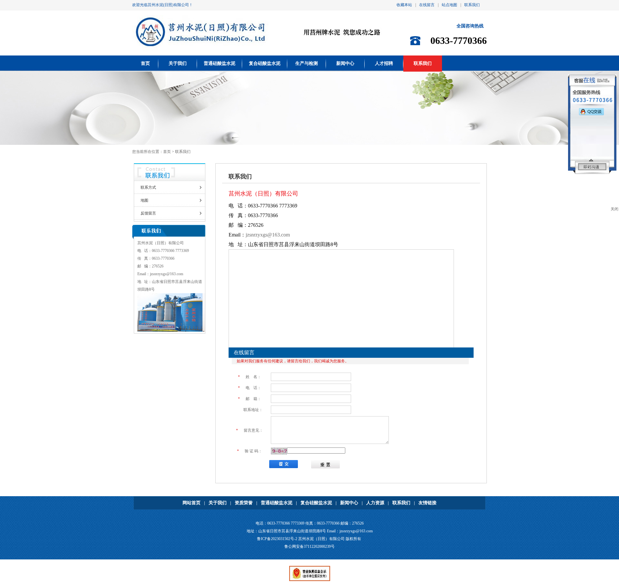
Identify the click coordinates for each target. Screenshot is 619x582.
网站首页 (191, 502)
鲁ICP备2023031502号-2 (277, 539)
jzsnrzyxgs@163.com (166, 274)
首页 (145, 63)
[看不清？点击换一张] (279, 451)
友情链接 (427, 502)
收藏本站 (404, 5)
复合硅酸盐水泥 (264, 63)
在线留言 (427, 5)
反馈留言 (148, 213)
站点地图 (449, 5)
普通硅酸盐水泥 (219, 63)
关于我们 (178, 63)
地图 (144, 200)
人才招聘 (384, 63)
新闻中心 (345, 63)
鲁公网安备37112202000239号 (309, 546)
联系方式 (148, 187)
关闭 (614, 209)
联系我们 (472, 5)
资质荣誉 (244, 502)
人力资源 (375, 502)
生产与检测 (306, 63)
